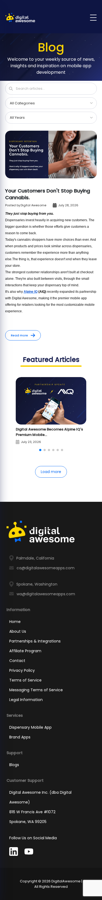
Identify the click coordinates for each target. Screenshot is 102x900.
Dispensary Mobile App (30, 727)
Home (15, 621)
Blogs (14, 764)
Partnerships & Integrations (35, 641)
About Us (17, 631)
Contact (17, 660)
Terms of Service (25, 680)
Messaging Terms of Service (36, 690)
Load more (51, 471)
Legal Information (26, 699)
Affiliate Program (25, 651)
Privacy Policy (22, 670)
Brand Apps (19, 737)
